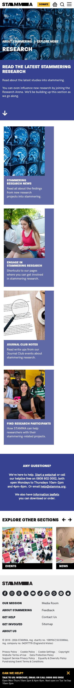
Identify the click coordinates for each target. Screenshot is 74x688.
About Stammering (17, 41)
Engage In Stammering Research (24, 264)
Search (62, 4)
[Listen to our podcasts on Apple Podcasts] (68, 593)
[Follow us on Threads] (19, 593)
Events (10, 566)
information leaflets (46, 494)
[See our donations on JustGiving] (54, 593)
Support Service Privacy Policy (18, 658)
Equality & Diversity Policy (52, 658)
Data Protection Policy (42, 655)
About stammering (17, 610)
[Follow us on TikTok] (40, 593)
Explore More (47, 41)
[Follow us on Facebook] (5, 593)
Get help (8, 617)
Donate (43, 4)
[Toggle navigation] (69, 4)
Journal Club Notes (22, 344)
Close (68, 673)
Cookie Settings (46, 651)
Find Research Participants (29, 423)
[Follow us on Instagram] (12, 593)
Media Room (50, 603)
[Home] (17, 4)
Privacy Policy (9, 651)
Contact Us (49, 617)
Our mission (12, 603)
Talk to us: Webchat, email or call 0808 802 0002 (33, 677)
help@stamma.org (53, 486)
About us (9, 631)
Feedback (48, 610)
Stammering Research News (19, 181)
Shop (55, 6)
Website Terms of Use (14, 655)
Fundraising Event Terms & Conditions (22, 661)
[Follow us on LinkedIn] (47, 593)
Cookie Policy (27, 651)
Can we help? (12, 673)
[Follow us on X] (26, 593)
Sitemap (47, 624)
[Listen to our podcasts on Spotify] (61, 593)
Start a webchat (45, 475)
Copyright (63, 651)
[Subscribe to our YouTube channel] (33, 593)
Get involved (12, 624)
